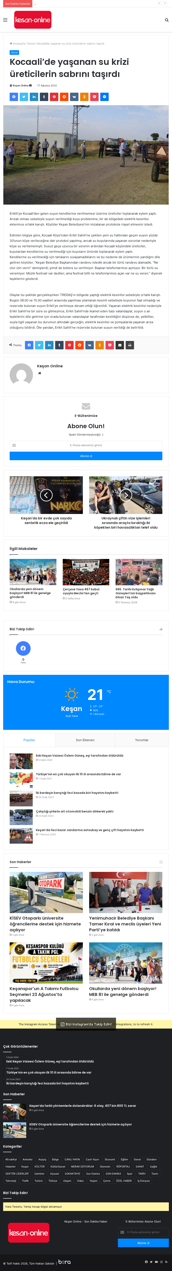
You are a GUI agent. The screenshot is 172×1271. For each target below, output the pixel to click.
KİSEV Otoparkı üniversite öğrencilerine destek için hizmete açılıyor (45, 924)
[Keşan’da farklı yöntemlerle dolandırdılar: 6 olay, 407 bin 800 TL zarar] (14, 1111)
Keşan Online (21, 85)
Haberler (10, 1166)
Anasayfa (18, 43)
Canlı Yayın (92, 1159)
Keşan (25, 1166)
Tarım (154, 1173)
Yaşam (93, 1180)
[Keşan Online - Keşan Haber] (33, 19)
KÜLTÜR (40, 1166)
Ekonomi (110, 1159)
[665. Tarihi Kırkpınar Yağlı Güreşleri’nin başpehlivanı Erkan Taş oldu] (139, 572)
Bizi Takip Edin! (15, 1193)
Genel (31, 43)
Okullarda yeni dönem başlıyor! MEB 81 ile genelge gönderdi (30, 593)
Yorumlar (142, 740)
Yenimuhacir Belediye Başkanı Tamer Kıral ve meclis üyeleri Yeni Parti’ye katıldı (85, 3)
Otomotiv (105, 1166)
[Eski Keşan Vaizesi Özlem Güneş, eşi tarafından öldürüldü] (21, 761)
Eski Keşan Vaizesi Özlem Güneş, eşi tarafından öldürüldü (79, 755)
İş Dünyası (144, 1180)
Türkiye (52, 1180)
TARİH (142, 1173)
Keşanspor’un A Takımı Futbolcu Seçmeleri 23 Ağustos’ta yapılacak (44, 994)
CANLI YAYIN (72, 1159)
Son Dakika (93, 1173)
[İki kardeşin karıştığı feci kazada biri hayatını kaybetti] (21, 798)
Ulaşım (67, 1180)
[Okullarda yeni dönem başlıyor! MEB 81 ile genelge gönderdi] (33, 572)
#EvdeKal (11, 1159)
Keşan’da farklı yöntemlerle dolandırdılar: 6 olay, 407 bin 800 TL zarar (82, 1106)
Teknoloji (10, 1180)
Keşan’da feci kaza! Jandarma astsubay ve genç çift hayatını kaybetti (90, 830)
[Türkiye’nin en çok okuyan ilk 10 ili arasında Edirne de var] (21, 780)
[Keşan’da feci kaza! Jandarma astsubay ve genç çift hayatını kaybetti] (21, 836)
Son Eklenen (85, 740)
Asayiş (42, 1159)
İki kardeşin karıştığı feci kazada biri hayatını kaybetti (77, 793)
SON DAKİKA (113, 1173)
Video (80, 1180)
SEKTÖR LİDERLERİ (17, 1173)
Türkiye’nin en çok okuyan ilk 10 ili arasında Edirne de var (78, 774)
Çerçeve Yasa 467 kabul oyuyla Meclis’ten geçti (81, 591)
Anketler (28, 1159)
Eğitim (124, 1159)
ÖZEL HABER (124, 1180)
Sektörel (39, 1173)
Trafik (25, 1180)
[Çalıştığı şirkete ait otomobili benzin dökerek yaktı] (21, 817)
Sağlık (153, 1166)
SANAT (140, 1166)
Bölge (55, 1159)
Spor (129, 1173)
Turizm (39, 1180)
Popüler (29, 740)
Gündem (151, 1159)
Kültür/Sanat (58, 1166)
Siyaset (54, 1173)
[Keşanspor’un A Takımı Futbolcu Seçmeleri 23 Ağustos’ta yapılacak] (46, 963)
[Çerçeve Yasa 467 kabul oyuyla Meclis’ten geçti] (86, 572)
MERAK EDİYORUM (82, 1166)
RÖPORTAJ (123, 1166)
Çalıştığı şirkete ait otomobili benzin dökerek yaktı (74, 811)
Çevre (106, 1180)
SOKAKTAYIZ (72, 1173)
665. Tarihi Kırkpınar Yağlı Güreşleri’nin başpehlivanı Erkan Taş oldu (136, 593)
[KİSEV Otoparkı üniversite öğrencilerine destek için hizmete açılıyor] (46, 892)
